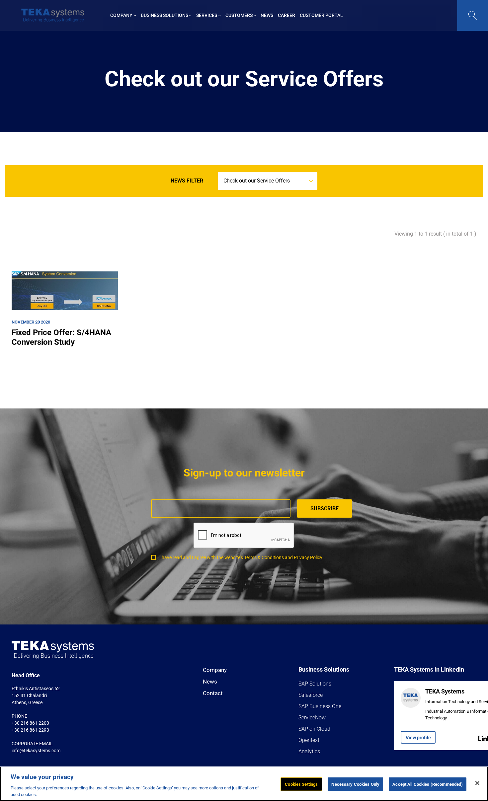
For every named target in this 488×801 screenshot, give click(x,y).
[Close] (477, 783)
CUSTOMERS (239, 15)
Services (206, 15)
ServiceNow (312, 717)
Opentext (308, 740)
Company (215, 670)
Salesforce (310, 695)
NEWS (267, 15)
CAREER (286, 15)
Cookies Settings (301, 784)
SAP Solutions (314, 684)
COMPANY (121, 15)
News (210, 681)
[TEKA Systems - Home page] (53, 15)
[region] (244, 783)
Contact (213, 693)
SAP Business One (319, 706)
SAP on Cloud (314, 729)
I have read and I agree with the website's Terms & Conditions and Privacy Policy (240, 557)
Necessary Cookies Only (355, 784)
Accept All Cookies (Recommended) (427, 784)
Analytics (309, 751)
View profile (418, 737)
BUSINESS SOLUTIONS (164, 15)
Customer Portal (321, 15)
